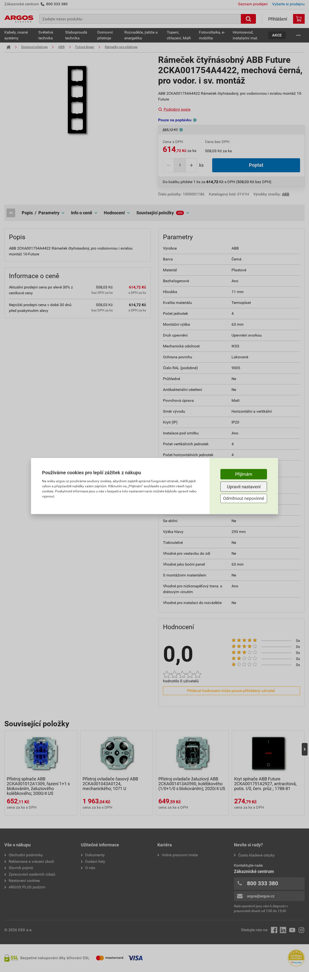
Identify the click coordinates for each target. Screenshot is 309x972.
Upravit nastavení (243, 486)
